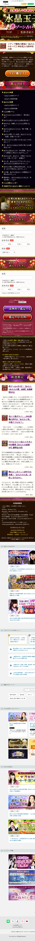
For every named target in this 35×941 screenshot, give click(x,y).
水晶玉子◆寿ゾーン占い (17, 36)
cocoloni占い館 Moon (17, 927)
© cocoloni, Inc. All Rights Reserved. (17, 936)
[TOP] (9, 34)
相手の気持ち (13, 694)
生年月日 (5, 240)
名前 (4, 228)
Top (17, 532)
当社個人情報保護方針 (7, 328)
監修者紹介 (10, 534)
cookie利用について (17, 925)
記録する (12, 302)
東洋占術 (22, 694)
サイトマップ (24, 534)
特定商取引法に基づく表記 (17, 527)
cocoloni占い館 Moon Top (6, 36)
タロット (30, 694)
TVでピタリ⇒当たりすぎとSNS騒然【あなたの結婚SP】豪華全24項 (20, 445)
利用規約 (23, 331)
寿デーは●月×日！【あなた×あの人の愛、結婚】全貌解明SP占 (20, 389)
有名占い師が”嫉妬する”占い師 (17, 698)
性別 (4, 249)
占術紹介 (17, 534)
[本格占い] (5, 4)
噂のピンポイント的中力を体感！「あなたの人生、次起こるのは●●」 (20, 475)
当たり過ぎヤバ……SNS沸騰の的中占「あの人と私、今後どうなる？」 (20, 419)
